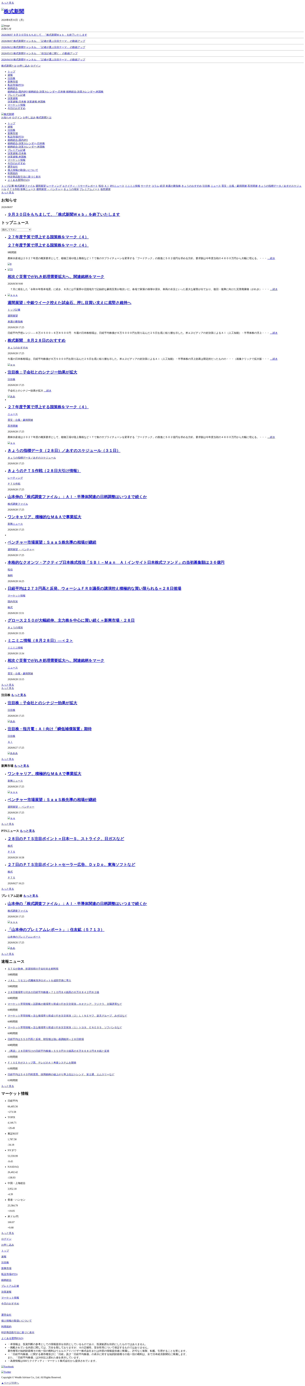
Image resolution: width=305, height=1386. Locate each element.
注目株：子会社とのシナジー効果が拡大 (42, 372)
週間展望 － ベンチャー (21, 549)
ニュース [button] (216, 186)
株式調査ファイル (18, 504)
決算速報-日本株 (17, 101)
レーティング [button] (54, 186)
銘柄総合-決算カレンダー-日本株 (47, 91)
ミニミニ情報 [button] (132, 186)
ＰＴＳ (11, 851)
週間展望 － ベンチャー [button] (49, 189)
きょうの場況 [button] (71, 189)
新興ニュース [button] (28, 189)
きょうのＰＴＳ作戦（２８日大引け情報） (44, 471)
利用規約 (13, 173)
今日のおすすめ (16, 163)
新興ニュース (15, 524)
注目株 (11, 130)
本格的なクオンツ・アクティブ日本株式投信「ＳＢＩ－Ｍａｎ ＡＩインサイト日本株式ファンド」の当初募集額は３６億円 (116, 562)
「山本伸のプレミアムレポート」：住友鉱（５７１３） (56, 930)
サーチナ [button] (146, 186)
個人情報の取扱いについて (23, 170)
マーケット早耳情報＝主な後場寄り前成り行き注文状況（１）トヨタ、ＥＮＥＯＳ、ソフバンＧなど (65, 1027)
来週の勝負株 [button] (173, 186)
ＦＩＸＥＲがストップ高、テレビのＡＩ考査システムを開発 (42, 1062)
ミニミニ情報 (15, 647)
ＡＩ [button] (106, 186)
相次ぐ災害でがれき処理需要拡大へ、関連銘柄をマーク (56, 277)
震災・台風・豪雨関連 (20, 420)
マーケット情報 (16, 160)
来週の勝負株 (15, 321)
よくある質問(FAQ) (19, 180)
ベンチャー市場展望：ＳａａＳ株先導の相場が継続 (52, 542)
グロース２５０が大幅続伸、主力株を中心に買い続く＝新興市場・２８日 (71, 620)
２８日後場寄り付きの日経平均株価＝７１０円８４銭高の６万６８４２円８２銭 (53, 992)
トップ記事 (14, 309)
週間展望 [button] (41, 186)
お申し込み (23, 65)
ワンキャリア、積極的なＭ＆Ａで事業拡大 (44, 517)
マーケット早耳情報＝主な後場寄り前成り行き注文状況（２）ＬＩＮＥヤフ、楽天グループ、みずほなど (67, 1015)
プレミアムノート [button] (89, 189)
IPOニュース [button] (117, 186)
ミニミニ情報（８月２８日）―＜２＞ (40, 640)
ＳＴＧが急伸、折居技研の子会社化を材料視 (33, 968)
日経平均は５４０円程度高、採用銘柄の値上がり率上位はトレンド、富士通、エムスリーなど (61, 1074)
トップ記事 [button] (7, 186)
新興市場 (13, 133)
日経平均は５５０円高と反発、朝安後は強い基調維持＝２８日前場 (46, 1039)
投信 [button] (101, 186)
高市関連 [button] (252, 186)
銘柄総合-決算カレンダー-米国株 (84, 91)
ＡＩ (10, 742)
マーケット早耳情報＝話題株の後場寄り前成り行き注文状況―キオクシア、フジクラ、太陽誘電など (65, 1004)
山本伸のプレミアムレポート (24, 936)
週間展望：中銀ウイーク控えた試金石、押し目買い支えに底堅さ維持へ (69, 303)
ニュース (13, 414)
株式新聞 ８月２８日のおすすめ (37, 340)
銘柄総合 (6, 1280)
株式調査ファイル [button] (25, 186)
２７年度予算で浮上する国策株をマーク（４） (48, 237)
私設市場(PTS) (16, 136)
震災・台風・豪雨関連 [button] (234, 186)
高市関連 (13, 425)
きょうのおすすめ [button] (191, 186)
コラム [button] (155, 186)
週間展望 (13, 315)
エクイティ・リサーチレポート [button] (80, 186)
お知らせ (6, 117)
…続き (271, 258)
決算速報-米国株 (36, 101)
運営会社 (13, 166)
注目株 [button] (206, 186)
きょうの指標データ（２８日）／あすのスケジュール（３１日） (64, 450)
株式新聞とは (9, 65)
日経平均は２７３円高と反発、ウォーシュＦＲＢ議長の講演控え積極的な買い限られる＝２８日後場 (94, 588)
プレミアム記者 (16, 150)
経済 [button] (162, 186)
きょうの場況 (15, 627)
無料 (10, 575)
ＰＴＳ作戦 (14, 483)
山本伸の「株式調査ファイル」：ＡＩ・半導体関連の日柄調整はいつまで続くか (77, 497)
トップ (11, 123)
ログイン (35, 65)
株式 (10, 607)
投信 (10, 569)
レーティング (15, 478)
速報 (10, 126)
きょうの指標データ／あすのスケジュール (32, 457)
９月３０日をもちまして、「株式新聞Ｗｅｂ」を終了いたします (64, 214)
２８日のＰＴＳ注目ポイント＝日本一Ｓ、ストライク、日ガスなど (66, 839)
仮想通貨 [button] (105, 189)
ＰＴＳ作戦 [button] (13, 189)
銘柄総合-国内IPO (18, 91)
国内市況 (13, 601)
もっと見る (7, 2)
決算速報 (6, 1291)
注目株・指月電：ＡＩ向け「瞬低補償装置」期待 (50, 729)
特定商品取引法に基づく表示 (24, 176)
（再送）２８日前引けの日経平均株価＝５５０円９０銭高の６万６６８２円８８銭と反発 (58, 1051)
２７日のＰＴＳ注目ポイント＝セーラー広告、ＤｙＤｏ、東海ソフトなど (71, 864)
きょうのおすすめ (18, 347)
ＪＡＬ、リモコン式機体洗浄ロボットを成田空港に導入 (39, 980)
